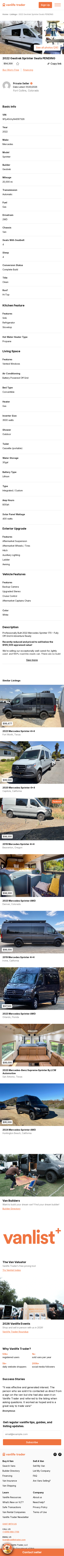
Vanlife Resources (11, 1497)
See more (32, 660)
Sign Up (45, 5)
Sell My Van (39, 1466)
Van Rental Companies (13, 1512)
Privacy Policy (40, 1507)
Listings (13, 14)
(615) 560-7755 (12, 1532)
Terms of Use (40, 1512)
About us (37, 1497)
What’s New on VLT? (13, 1502)
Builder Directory (11, 1470)
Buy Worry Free (10, 69)
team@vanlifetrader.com (13, 1540)
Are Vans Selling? (42, 1480)
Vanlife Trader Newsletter (15, 1517)
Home (5, 14)
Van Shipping (9, 1485)
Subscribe (32, 1442)
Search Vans (8, 1466)
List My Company (41, 1470)
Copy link (56, 63)
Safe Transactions (11, 1507)
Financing (28, 69)
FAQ (35, 1475)
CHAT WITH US (9, 1524)
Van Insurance (9, 1480)
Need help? (39, 1502)
